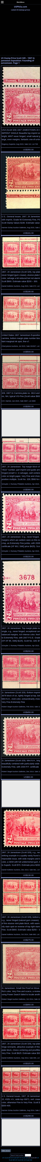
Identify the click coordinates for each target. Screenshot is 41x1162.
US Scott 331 (19, 1160)
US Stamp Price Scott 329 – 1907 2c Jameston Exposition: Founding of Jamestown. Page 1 (18, 60)
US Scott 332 (28, 1160)
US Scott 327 (15, 1158)
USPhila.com (20, 6)
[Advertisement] (20, 33)
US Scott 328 (24, 1158)
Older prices (6, 1150)
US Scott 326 (6, 1158)
